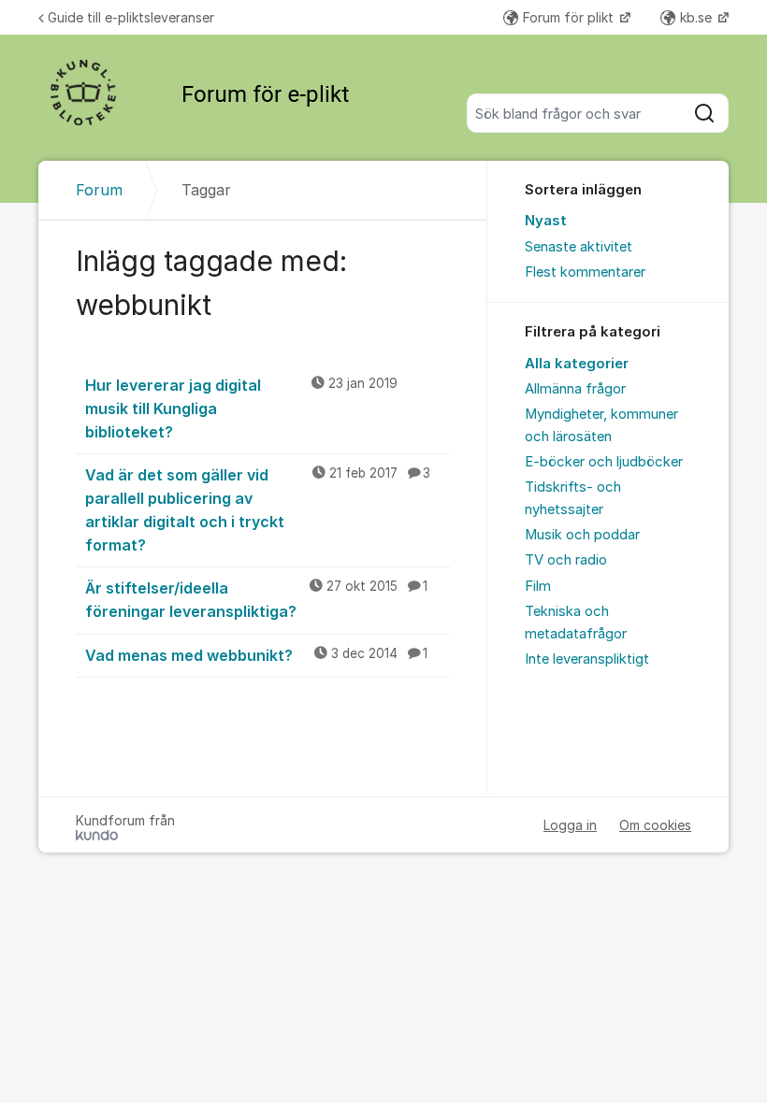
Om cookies (655, 825)
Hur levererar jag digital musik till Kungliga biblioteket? (241, 408)
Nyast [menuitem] (546, 220)
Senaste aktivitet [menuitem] (578, 246)
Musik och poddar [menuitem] (582, 534)
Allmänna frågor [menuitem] (575, 388)
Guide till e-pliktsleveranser (131, 17)
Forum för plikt (570, 17)
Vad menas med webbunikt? (256, 655)
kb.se (698, 17)
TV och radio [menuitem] (566, 560)
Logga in (570, 825)
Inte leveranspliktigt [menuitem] (587, 659)
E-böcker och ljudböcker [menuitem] (604, 461)
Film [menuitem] (538, 586)
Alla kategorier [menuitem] (577, 363)
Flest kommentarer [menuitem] (585, 272)
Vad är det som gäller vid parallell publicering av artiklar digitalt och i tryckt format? (257, 510)
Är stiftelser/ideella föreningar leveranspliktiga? (256, 600)
